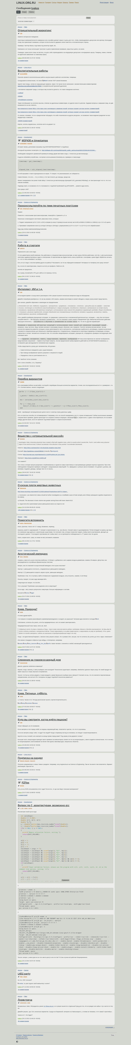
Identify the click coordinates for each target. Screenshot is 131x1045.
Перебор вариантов (30, 378)
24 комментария (23, 60)
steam (25, 976)
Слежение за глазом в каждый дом (39, 659)
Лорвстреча (25, 999)
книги (21, 523)
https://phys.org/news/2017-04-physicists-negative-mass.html (42, 448)
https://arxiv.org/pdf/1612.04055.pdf (35, 458)
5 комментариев (23, 235)
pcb (21, 208)
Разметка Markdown (38, 1035)
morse (27, 593)
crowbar (20, 983)
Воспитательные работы (33, 70)
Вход (111, 2)
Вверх (112, 1035)
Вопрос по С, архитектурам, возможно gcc (43, 805)
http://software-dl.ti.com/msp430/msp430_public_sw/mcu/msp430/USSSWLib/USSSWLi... (69, 150)
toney (25, 643)
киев (21, 612)
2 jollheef (20, 93)
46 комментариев (23, 683)
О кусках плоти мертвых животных (39, 485)
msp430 (29, 143)
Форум (59, 2)
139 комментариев (24, 510)
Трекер (71, 2)
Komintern (29, 703)
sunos (30, 808)
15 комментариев (23, 989)
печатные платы (28, 208)
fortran (22, 785)
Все (18, 12)
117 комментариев (24, 195)
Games (26, 970)
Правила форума (27, 1035)
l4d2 (21, 976)
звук (21, 557)
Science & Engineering (31, 202)
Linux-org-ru (27, 67)
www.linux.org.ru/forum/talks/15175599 (29, 86)
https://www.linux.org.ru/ (22, 1038)
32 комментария (23, 963)
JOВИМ (20, 96)
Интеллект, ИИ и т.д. (30, 289)
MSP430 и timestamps (35, 140)
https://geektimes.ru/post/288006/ (34, 451)
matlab (22, 382)
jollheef (45, 80)
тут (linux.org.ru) (49, 1006)
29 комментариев (23, 599)
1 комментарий (22, 130)
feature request (24, 761)
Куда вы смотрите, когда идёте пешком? (42, 719)
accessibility (23, 74)
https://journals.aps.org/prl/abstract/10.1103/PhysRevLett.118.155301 (44, 454)
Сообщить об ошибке (21, 1036)
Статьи (54, 2)
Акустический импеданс (33, 553)
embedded (23, 143)
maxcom (32, 761)
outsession (23, 1003)
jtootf (48, 643)
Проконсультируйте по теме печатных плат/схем (48, 205)
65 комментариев (23, 649)
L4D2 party (24, 973)
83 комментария (23, 709)
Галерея (48, 2)
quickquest (54, 451)
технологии (23, 663)
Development (28, 137)
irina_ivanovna (32, 643)
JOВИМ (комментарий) (25, 121)
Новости (41, 2)
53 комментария (23, 475)
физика (22, 439)
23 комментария (23, 426)
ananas (20, 643)
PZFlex (25, 782)
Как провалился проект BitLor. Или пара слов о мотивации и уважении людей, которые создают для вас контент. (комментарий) (58, 108)
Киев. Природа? (27, 609)
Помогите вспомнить (31, 520)
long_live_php (42, 643)
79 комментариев (23, 748)
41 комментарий (23, 369)
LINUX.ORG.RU (26, 3)
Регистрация (104, 2)
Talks (25, 27)
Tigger (32, 593)
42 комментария (23, 279)
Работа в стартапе (29, 245)
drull (97, 619)
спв (21, 33)
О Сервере (19, 1035)
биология (23, 488)
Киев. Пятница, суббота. (32, 693)
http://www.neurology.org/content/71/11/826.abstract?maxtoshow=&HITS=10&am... (43, 491)
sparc (26, 808)
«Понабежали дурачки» (25, 99)
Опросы (65, 2)
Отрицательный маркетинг (35, 30)
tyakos (35, 8)
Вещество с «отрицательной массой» (41, 435)
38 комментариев (23, 1021)
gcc (22, 808)
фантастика (28, 523)
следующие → (110, 1027)
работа (22, 248)
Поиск (77, 2)
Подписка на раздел (30, 757)
